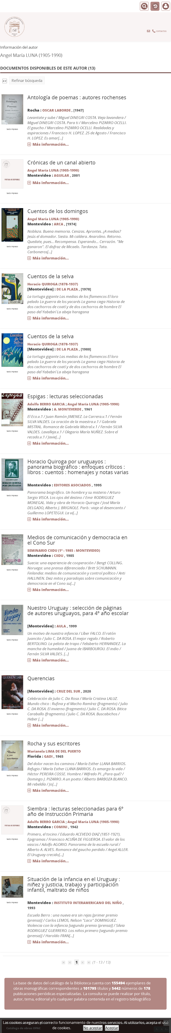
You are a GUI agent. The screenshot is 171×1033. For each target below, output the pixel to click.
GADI (48, 756)
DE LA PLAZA (67, 289)
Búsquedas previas (155, 6)
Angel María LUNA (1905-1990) (53, 170)
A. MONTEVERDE (67, 409)
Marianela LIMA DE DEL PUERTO (54, 751)
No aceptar (92, 1027)
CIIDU (58, 555)
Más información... (51, 144)
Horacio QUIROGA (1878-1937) (52, 284)
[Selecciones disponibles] (4, 80)
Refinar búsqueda (27, 80)
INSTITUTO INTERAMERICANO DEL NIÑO (88, 902)
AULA (61, 626)
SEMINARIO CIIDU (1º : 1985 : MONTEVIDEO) (63, 550)
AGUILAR (61, 175)
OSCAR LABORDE (56, 110)
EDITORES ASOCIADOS (72, 485)
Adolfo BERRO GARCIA (46, 404)
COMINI (60, 827)
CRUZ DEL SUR (68, 691)
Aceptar (111, 1027)
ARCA (58, 224)
